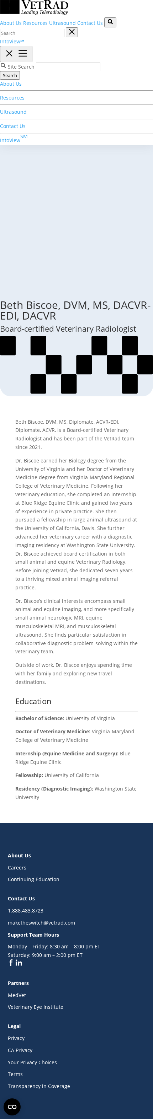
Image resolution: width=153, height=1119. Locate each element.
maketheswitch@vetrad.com (41, 922)
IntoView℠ (12, 41)
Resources (35, 23)
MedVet (17, 995)
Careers (17, 867)
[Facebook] (12, 963)
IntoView (14, 138)
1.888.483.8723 (25, 910)
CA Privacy (20, 1050)
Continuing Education (33, 879)
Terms (15, 1074)
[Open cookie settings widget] (12, 1106)
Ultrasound (62, 23)
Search (10, 75)
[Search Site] (110, 22)
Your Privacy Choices (32, 1062)
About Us (11, 23)
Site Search (21, 66)
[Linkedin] (19, 963)
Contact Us (90, 23)
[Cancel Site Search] (72, 32)
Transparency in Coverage (39, 1086)
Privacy (16, 1038)
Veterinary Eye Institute (35, 1006)
